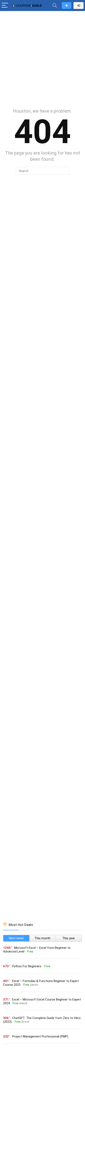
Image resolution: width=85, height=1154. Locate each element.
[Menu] (5, 5)
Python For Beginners (26, 966)
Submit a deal (66, 5)
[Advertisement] (42, 57)
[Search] (55, 5)
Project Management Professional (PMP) (40, 1036)
